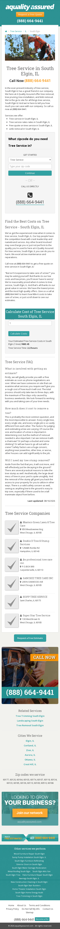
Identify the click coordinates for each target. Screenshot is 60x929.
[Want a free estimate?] (30, 837)
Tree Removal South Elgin (30, 725)
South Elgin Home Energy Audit (29, 892)
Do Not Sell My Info (31, 909)
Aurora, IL (30, 754)
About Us (21, 905)
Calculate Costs (18, 333)
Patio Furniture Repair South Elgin (37, 875)
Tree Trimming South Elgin (30, 715)
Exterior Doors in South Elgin (29, 864)
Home (11, 905)
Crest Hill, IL (30, 764)
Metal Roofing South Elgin (19, 871)
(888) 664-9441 (24, 919)
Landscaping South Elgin (30, 720)
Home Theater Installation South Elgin (29, 889)
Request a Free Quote (30, 14)
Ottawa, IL (30, 759)
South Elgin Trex (13, 875)
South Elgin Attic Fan (41, 871)
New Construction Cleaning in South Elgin (29, 882)
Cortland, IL (30, 745)
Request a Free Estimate (30, 638)
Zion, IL (30, 750)
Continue (30, 173)
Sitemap (30, 912)
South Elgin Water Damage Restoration (29, 868)
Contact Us (48, 909)
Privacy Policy (12, 909)
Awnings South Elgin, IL (29, 878)
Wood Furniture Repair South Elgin (29, 853)
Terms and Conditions (39, 905)
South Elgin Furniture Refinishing (29, 860)
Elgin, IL (30, 740)
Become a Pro (42, 919)
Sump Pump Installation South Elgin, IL (29, 857)
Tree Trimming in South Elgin (29, 896)
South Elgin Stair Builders (29, 885)
